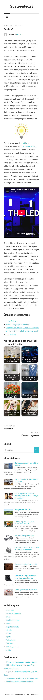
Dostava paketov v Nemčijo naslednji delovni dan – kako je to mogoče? (26, 495)
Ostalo (9, 630)
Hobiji (8, 623)
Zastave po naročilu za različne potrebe (26, 464)
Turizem (9, 643)
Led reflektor (11, 321)
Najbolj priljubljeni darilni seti (26, 589)
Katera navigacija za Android (17, 324)
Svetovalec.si (21, 6)
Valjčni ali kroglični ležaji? (24, 535)
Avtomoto (10, 610)
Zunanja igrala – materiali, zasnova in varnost (25, 522)
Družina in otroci (12, 620)
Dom (8, 616)
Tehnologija (18, 26)
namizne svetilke (28, 146)
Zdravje (9, 649)
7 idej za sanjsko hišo (23, 509)
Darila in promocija (13, 613)
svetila (24, 143)
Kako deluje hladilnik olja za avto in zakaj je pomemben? (27, 548)
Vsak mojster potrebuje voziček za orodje (22, 331)
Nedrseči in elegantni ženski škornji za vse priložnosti (25, 576)
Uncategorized (12, 646)
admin (19, 34)
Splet (8, 636)
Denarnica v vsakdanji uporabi (26, 563)
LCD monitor (11, 334)
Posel (8, 633)
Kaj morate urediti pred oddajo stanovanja (26, 480)
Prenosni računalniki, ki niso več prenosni (22, 327)
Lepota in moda (12, 626)
